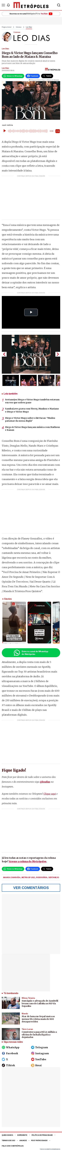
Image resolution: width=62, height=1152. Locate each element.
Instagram (42, 1053)
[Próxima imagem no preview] (57, 354)
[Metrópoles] (31, 5)
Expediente (22, 1135)
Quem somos (7, 1135)
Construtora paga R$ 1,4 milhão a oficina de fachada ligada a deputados (39, 1035)
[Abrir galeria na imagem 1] (31, 354)
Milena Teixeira (28, 998)
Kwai (38, 1065)
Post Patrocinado (39, 1140)
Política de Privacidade (42, 1135)
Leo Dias (29, 27)
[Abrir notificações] (8, 5)
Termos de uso (8, 1140)
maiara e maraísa (12, 877)
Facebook (12, 1053)
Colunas (19, 27)
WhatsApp (12, 1047)
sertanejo (53, 877)
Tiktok (10, 1065)
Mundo (25, 1013)
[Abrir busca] (58, 5)
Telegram (41, 1047)
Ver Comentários (31, 888)
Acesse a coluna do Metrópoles (27, 861)
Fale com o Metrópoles (12, 1146)
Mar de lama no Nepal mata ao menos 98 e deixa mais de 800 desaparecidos (38, 1019)
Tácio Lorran (27, 1029)
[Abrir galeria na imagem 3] (46, 380)
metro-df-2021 (29, 877)
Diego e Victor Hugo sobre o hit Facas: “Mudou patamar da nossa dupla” (30, 419)
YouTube (40, 1059)
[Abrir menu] (3, 5)
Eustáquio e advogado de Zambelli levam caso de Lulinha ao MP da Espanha (40, 1003)
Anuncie (23, 1140)
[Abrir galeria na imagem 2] (28, 380)
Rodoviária (42, 877)
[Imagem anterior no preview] (4, 354)
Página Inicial (6, 27)
